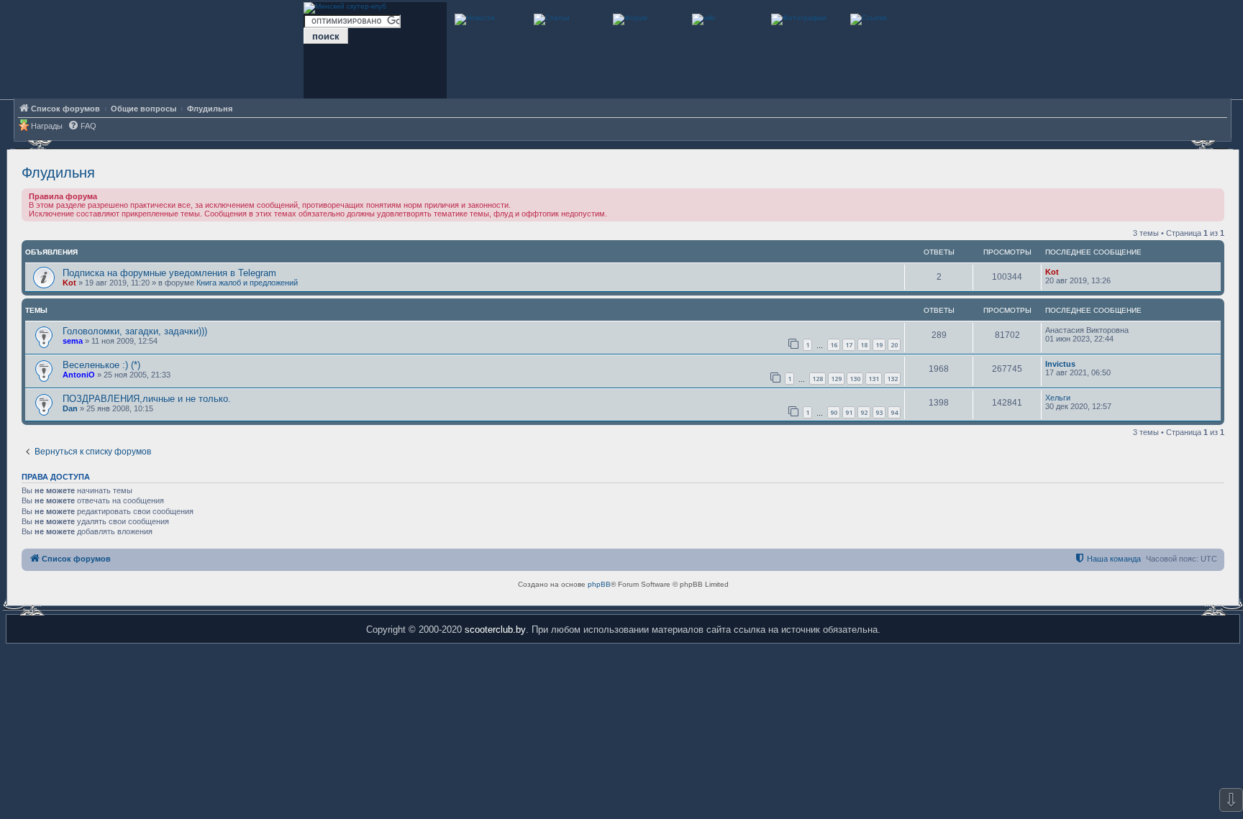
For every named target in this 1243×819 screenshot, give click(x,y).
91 (848, 412)
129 (836, 378)
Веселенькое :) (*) (101, 365)
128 (817, 378)
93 (879, 412)
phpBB (599, 584)
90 (833, 412)
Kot (69, 282)
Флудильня (58, 172)
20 (894, 344)
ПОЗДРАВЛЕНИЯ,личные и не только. (147, 398)
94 (894, 412)
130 (855, 378)
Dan (70, 408)
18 (864, 344)
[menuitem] (82, 126)
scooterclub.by (495, 629)
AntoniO (79, 374)
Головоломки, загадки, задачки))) (135, 331)
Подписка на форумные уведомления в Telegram (169, 272)
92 (864, 412)
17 (848, 344)
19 (879, 344)
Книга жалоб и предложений (247, 282)
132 (892, 378)
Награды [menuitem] (47, 126)
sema (73, 341)
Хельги (1057, 397)
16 (833, 344)
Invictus (1060, 364)
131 (873, 378)
